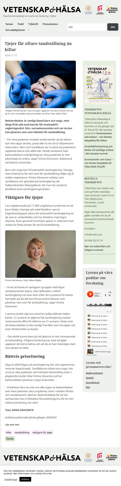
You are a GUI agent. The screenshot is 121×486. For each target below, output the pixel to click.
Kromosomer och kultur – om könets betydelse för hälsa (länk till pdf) (99, 163)
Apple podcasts (94, 373)
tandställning (22, 432)
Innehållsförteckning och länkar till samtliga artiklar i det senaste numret (99, 150)
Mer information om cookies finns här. (32, 473)
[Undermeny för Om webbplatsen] (28, 30)
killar (9, 432)
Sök (113, 27)
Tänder (10, 438)
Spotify (90, 377)
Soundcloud (92, 382)
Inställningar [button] (10, 479)
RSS (88, 387)
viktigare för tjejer (42, 432)
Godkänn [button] (25, 479)
